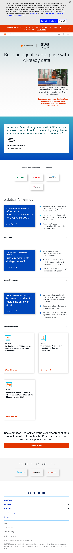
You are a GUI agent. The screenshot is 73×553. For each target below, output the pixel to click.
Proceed (44, 21)
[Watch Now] (53, 77)
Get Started (8, 504)
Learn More (41, 30)
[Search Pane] (63, 34)
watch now (9, 370)
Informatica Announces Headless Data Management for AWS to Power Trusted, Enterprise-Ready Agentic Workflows (53, 102)
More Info (62, 21)
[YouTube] (39, 493)
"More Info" (33, 13)
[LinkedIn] (34, 493)
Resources (7, 509)
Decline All (52, 21)
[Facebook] (29, 493)
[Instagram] (43, 493)
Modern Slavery (9, 532)
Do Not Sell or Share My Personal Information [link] (19, 540)
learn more (10, 224)
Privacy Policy (8, 527)
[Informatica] (9, 34)
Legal (5, 523)
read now (44, 370)
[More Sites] (59, 34)
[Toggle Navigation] (68, 34)
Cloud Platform (9, 500)
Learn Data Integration (11, 513)
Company (7, 517)
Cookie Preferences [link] (10, 536)
